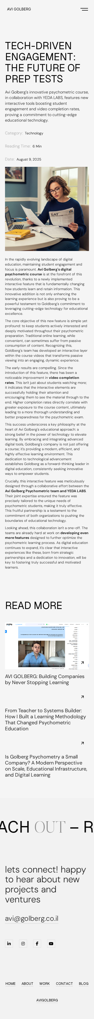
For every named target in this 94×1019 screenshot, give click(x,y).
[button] (84, 9)
